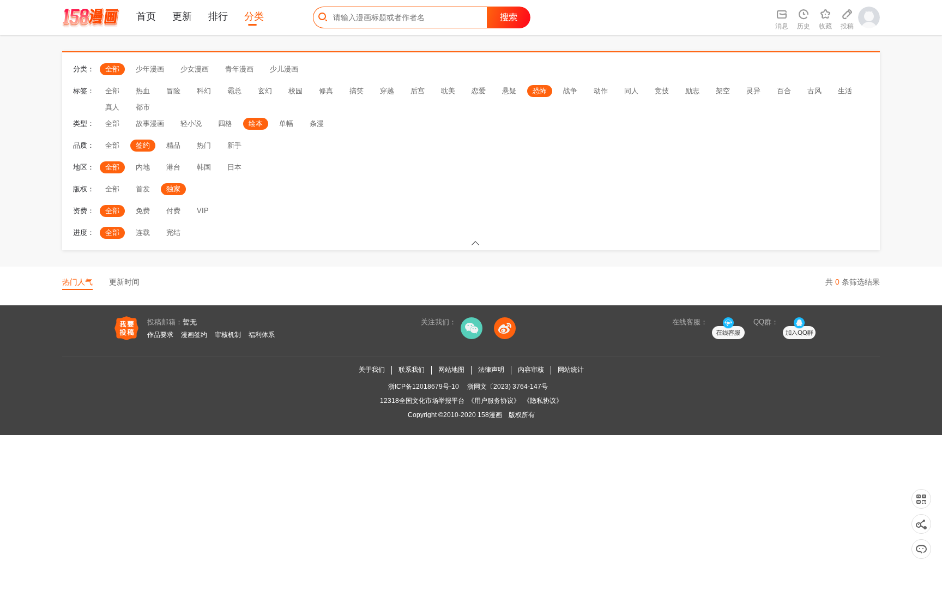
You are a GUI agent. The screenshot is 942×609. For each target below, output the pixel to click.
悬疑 (509, 91)
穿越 (387, 91)
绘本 (256, 123)
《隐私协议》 (543, 401)
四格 (225, 123)
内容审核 (531, 369)
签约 (143, 145)
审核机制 (228, 335)
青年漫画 (239, 69)
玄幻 (265, 91)
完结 (173, 232)
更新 (182, 16)
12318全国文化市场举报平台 (422, 401)
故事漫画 (150, 123)
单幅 (286, 123)
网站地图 (451, 369)
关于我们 (372, 369)
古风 (814, 91)
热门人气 (77, 282)
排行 (218, 16)
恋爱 (479, 91)
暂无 (190, 322)
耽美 (448, 91)
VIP (203, 211)
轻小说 (191, 123)
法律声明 (491, 369)
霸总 (234, 91)
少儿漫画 (284, 69)
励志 (692, 91)
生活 (845, 91)
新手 (234, 145)
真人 (112, 107)
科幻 (204, 91)
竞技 (662, 91)
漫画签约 (194, 335)
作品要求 (160, 335)
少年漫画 (150, 69)
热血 (143, 91)
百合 (784, 91)
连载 (143, 232)
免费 (143, 211)
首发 (143, 189)
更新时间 (124, 282)
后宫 (417, 91)
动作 (601, 91)
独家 (173, 189)
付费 (173, 211)
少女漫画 (194, 69)
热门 (204, 145)
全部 (112, 69)
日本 (234, 167)
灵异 (753, 91)
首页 (146, 16)
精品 (173, 145)
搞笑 (356, 91)
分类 (254, 16)
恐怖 (540, 91)
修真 (326, 91)
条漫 (317, 123)
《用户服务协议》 (494, 401)
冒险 (173, 91)
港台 (173, 167)
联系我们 (411, 369)
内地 (143, 167)
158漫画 (490, 415)
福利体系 (262, 335)
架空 (723, 91)
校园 (295, 91)
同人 (631, 91)
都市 (143, 107)
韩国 (204, 167)
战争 (570, 91)
